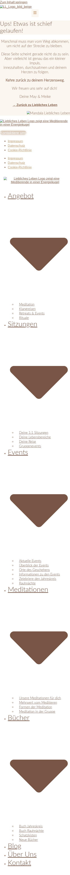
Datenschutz (16, 145)
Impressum (15, 141)
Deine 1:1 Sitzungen (33, 432)
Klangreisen (27, 309)
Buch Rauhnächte (31, 831)
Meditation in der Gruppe (37, 711)
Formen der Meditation (35, 707)
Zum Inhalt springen (13, 2)
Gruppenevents (30, 446)
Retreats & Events (32, 313)
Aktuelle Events (30, 561)
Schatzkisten (28, 835)
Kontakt (19, 862)
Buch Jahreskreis (31, 826)
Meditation (26, 304)
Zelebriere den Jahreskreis (37, 579)
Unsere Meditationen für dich (40, 698)
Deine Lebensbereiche (35, 437)
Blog (14, 846)
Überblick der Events (34, 565)
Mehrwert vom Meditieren (38, 702)
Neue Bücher (28, 839)
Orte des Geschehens (34, 570)
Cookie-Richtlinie (20, 150)
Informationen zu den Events (39, 574)
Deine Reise (27, 441)
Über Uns (22, 854)
